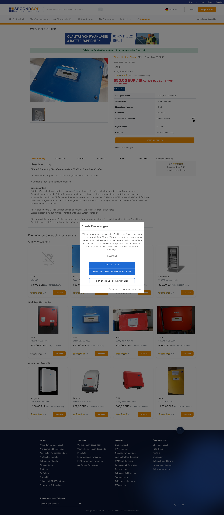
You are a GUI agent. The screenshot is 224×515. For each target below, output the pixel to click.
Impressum (137, 289)
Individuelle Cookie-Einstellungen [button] (112, 280)
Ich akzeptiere (112, 265)
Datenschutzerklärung (119, 289)
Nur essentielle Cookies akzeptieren (112, 271)
